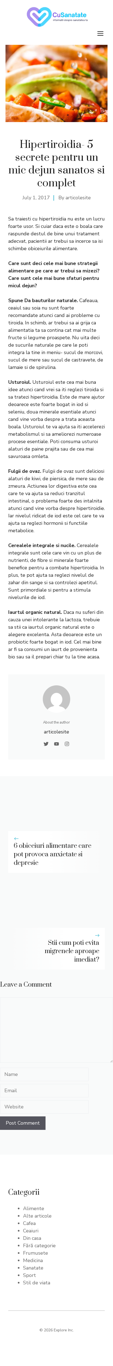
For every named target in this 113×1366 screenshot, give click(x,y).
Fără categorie (39, 1245)
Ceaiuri (30, 1230)
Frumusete (35, 1253)
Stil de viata (36, 1282)
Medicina (33, 1260)
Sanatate (33, 1268)
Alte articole (37, 1216)
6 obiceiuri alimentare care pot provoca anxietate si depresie (52, 854)
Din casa (32, 1238)
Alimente (33, 1208)
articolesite (78, 197)
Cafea (29, 1223)
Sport (29, 1275)
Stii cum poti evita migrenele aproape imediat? (72, 951)
